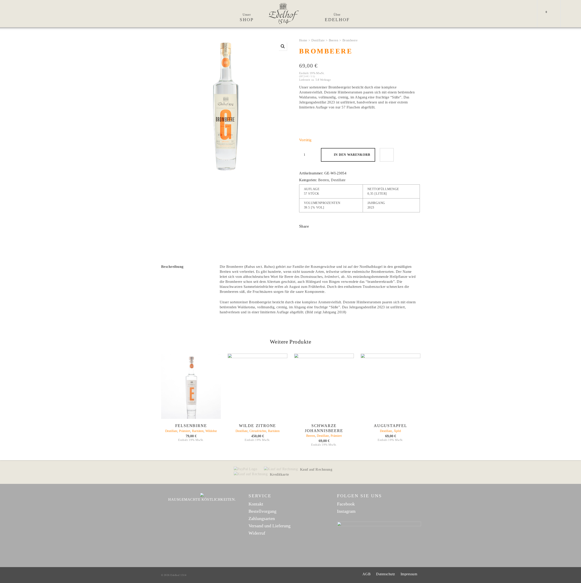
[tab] (187, 266)
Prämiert (184, 431)
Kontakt (256, 503)
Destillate (318, 40)
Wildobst (211, 431)
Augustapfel (390, 425)
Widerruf (257, 532)
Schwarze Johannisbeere (324, 428)
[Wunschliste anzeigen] (553, 13)
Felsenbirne (191, 425)
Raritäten (198, 431)
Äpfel (397, 431)
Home (303, 40)
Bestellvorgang (262, 511)
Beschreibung (172, 267)
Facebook (346, 503)
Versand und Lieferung (269, 525)
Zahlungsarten (262, 518)
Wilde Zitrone (257, 425)
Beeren (333, 40)
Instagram (346, 511)
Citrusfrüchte (257, 431)
